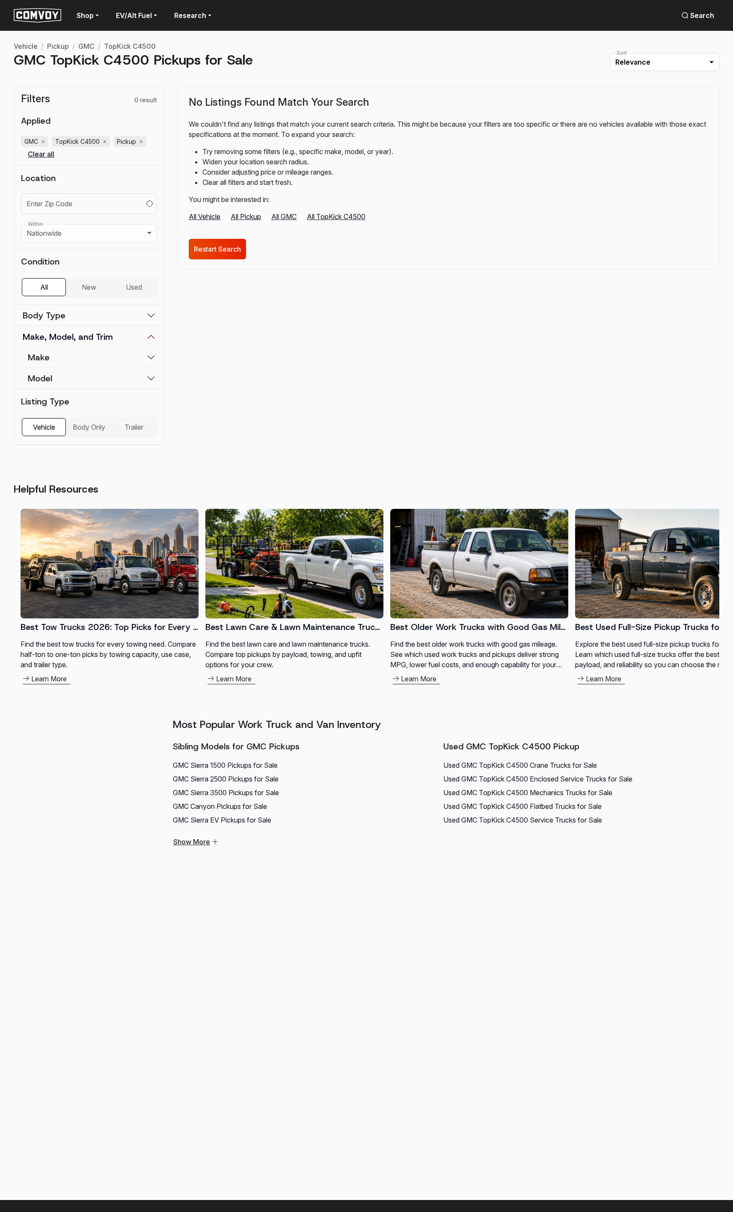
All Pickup (246, 216)
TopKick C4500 (130, 46)
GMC (86, 46)
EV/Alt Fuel (134, 15)
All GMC (284, 216)
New (89, 287)
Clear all (41, 154)
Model (40, 378)
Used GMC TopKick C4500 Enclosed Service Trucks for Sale (537, 779)
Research (190, 15)
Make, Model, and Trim (68, 336)
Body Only (89, 427)
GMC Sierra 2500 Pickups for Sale (226, 779)
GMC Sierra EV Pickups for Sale (222, 820)
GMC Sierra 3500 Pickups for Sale (226, 792)
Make (39, 357)
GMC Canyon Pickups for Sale (220, 806)
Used (134, 287)
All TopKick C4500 (336, 216)
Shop (85, 15)
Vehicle (26, 46)
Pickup (58, 46)
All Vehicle (204, 216)
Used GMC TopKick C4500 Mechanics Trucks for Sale (527, 792)
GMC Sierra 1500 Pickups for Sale (225, 765)
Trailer (134, 427)
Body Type (44, 315)
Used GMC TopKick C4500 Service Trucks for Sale (522, 820)
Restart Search (217, 249)
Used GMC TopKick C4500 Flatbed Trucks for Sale (522, 806)
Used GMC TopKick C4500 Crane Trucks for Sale (520, 765)
